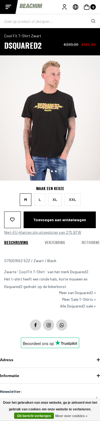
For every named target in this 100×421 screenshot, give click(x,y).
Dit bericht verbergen (34, 416)
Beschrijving (16, 242)
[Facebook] (35, 325)
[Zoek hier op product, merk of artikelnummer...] (89, 21)
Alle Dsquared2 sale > (78, 306)
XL (54, 199)
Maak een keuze (50, 188)
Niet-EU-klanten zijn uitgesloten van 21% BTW (42, 232)
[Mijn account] (64, 7)
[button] (44, 171)
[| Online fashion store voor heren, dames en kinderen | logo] (31, 7)
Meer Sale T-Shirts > (79, 299)
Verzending (55, 242)
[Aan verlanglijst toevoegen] (12, 219)
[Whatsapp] (61, 325)
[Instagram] (48, 325)
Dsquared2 (23, 45)
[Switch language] (75, 7)
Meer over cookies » (71, 416)
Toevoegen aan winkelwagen (59, 219)
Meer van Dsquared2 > (77, 292)
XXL (72, 199)
